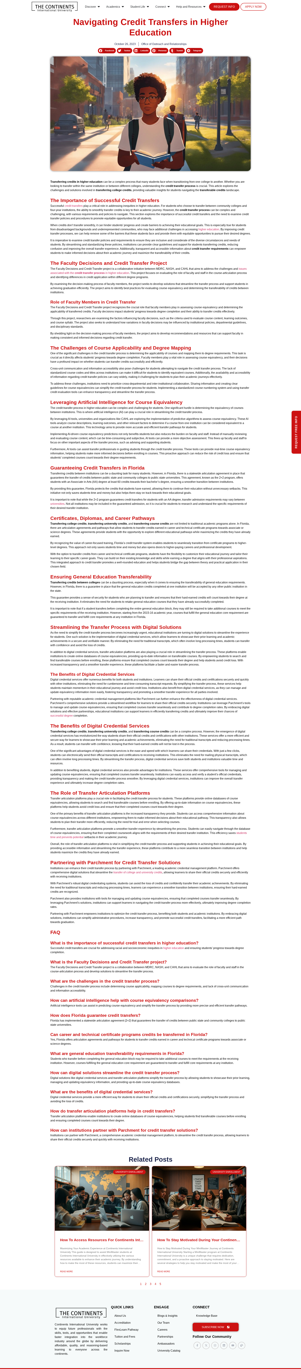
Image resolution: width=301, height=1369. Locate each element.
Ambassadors (166, 1343)
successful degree (61, 715)
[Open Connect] (169, 7)
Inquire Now (121, 1350)
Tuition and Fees (124, 1336)
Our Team (163, 1322)
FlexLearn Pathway (126, 1329)
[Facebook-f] (197, 1345)
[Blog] (241, 1345)
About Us (120, 1315)
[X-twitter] (206, 1345)
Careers (162, 1329)
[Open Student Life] (148, 7)
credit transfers (74, 205)
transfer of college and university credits (137, 872)
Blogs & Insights (167, 1315)
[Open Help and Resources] (204, 7)
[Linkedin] (223, 1345)
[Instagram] (215, 1345)
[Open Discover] (99, 7)
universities (57, 503)
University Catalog (168, 1350)
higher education (208, 229)
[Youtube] (232, 1345)
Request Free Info (296, 432)
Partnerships (165, 1336)
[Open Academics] (123, 7)
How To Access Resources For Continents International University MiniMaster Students (137, 1240)
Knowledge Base (206, 1315)
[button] (107, 51)
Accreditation (122, 1322)
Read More (66, 1271)
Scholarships (122, 1343)
